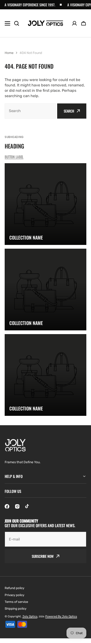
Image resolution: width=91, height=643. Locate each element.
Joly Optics (29, 616)
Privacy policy (14, 595)
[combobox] (30, 111)
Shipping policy (15, 608)
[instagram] (17, 506)
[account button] (74, 23)
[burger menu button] (7, 23)
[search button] (16, 23)
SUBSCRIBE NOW (42, 556)
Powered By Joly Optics (61, 616)
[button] (83, 23)
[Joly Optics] (45, 23)
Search (69, 110)
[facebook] (7, 506)
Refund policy (14, 588)
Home (9, 53)
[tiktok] (27, 506)
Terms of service (16, 602)
